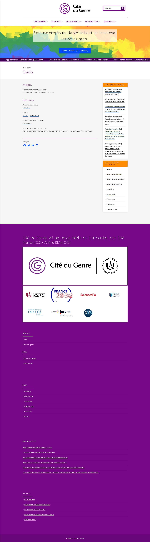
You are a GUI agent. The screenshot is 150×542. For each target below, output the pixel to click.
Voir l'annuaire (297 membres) (75, 51)
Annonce (109, 169)
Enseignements (73, 22)
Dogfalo (25, 116)
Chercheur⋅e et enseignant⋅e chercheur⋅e (37, 504)
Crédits (25, 340)
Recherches (28, 401)
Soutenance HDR (112, 209)
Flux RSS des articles (29, 358)
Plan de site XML (28, 363)
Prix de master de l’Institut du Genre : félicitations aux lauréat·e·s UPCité (45, 457)
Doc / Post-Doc (91, 22)
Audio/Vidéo (28, 411)
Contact (26, 416)
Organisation (40, 22)
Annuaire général (29, 499)
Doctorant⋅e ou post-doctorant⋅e (34, 509)
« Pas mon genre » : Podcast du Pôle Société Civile (39, 452)
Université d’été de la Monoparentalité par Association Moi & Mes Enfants (60, 60)
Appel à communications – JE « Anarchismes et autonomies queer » (44, 462)
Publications (110, 204)
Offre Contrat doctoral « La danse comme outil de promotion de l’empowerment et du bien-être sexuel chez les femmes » (61, 472)
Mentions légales (28, 345)
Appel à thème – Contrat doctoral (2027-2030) (37, 447)
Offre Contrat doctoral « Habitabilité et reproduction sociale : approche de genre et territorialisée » (53, 467)
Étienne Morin (34, 116)
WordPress (26, 108)
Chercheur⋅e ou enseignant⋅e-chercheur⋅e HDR (39, 514)
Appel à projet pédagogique (115, 179)
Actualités (27, 391)
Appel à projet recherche (114, 184)
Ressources (109, 22)
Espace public (111, 194)
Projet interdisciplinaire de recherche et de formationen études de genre (75, 35)
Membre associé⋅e (30, 519)
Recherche (56, 22)
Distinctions (110, 189)
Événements (111, 199)
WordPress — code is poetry (75, 538)
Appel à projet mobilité (114, 174)
